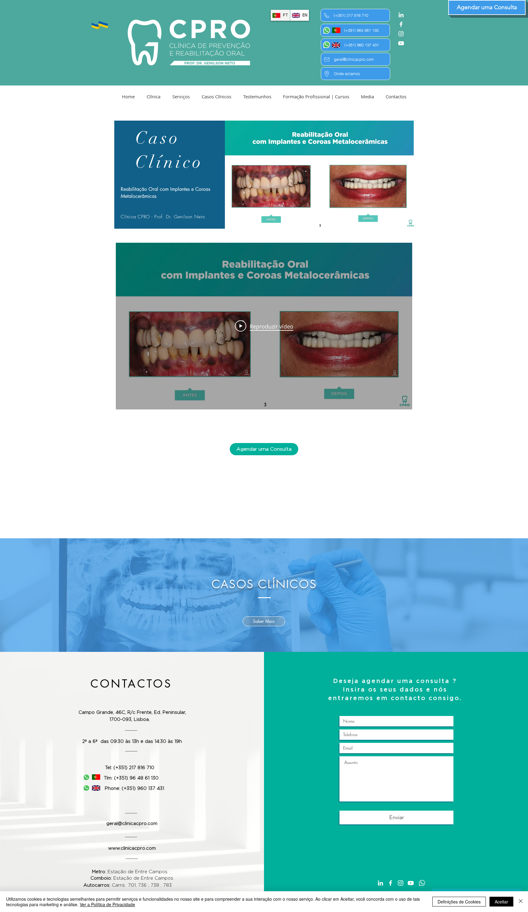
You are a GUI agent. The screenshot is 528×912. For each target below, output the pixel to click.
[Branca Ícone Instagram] (401, 33)
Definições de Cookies (459, 902)
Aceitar (501, 902)
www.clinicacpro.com (132, 848)
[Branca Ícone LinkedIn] (401, 14)
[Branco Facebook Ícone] (401, 24)
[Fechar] (520, 901)
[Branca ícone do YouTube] (401, 43)
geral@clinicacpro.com (131, 823)
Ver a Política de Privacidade (107, 904)
